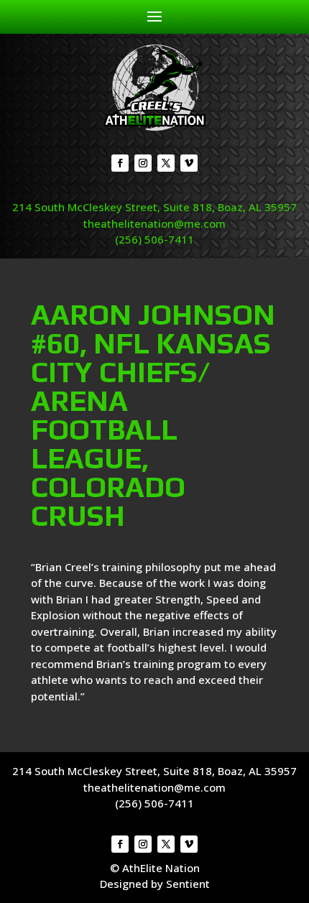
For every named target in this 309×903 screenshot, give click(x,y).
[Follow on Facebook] (120, 163)
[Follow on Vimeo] (189, 163)
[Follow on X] (166, 163)
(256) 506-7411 (154, 239)
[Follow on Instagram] (143, 163)
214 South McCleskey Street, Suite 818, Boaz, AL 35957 (154, 207)
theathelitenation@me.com (154, 223)
